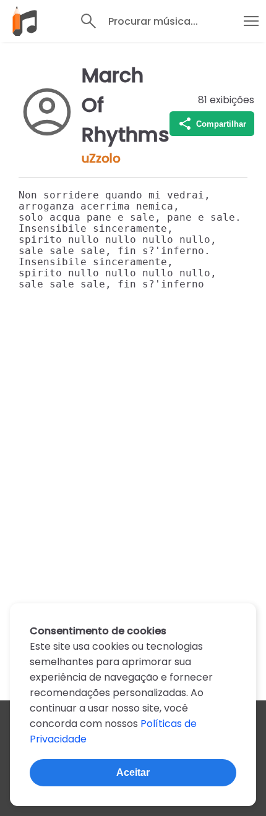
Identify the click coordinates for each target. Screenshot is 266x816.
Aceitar (133, 772)
